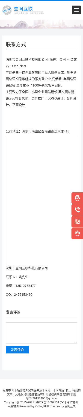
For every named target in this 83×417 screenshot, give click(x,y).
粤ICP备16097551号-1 (50, 402)
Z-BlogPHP (42, 406)
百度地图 (13, 406)
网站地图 (72, 402)
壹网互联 (70, 406)
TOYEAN (41, 409)
